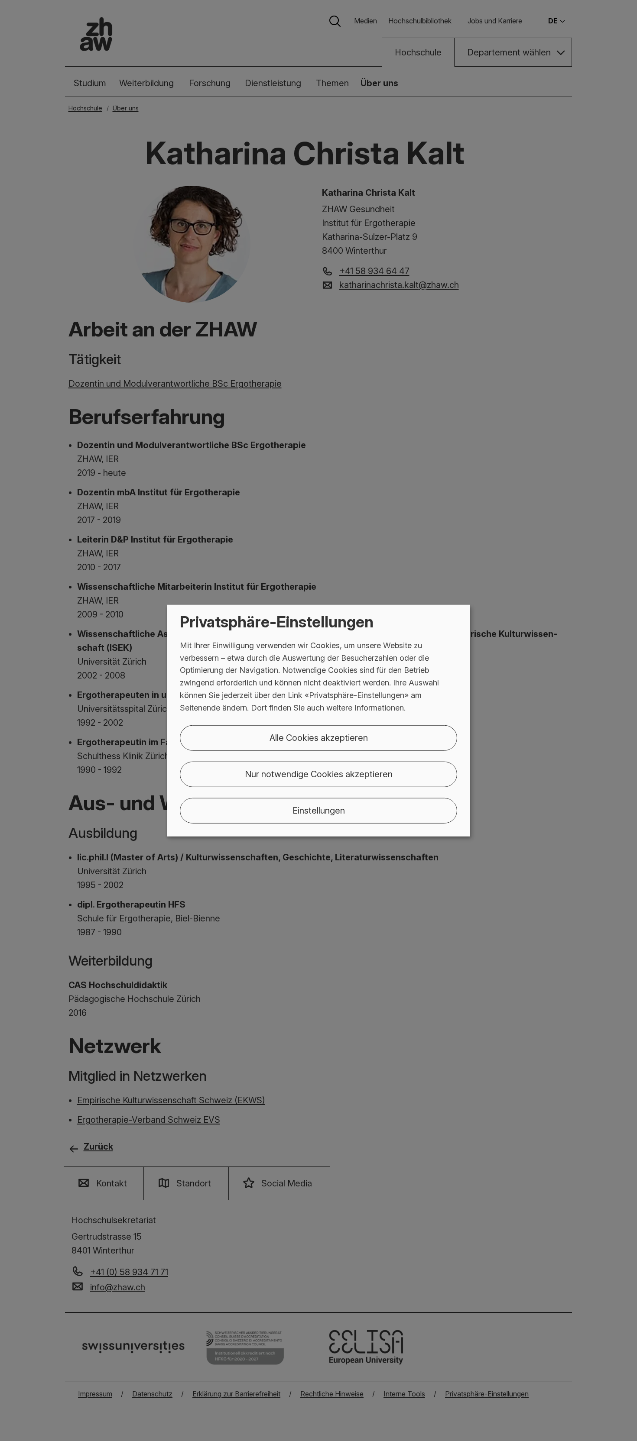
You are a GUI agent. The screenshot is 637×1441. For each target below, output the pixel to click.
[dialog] (318, 721)
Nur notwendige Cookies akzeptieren (319, 774)
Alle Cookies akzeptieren (319, 737)
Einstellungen (318, 810)
